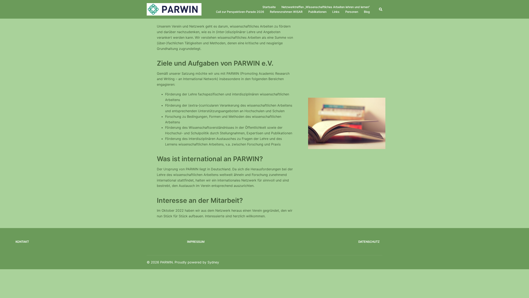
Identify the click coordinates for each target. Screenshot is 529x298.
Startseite (269, 7)
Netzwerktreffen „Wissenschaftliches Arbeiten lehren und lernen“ (325, 7)
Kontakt (22, 241)
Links (336, 11)
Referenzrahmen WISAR (286, 11)
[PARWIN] (174, 9)
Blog (367, 11)
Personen (351, 11)
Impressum (196, 241)
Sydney (213, 262)
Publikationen (317, 11)
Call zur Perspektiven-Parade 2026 (240, 11)
